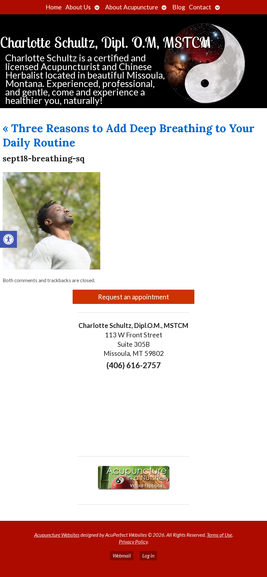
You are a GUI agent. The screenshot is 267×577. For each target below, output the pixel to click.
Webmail (122, 555)
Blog (178, 7)
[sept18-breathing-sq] (51, 267)
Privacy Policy (133, 542)
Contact (200, 7)
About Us (78, 7)
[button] (8, 239)
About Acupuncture (131, 7)
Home (54, 7)
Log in (148, 555)
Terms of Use (219, 535)
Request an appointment (133, 297)
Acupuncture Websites (56, 535)
